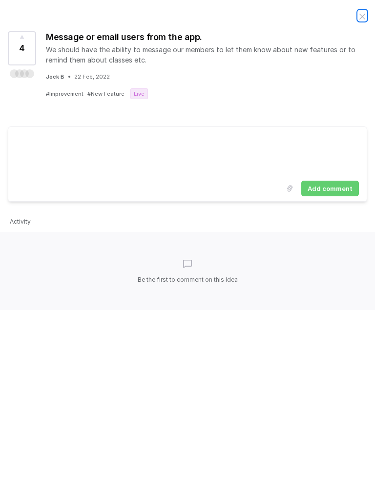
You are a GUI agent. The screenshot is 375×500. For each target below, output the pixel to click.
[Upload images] (289, 188)
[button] (22, 73)
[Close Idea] (362, 15)
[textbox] (187, 151)
